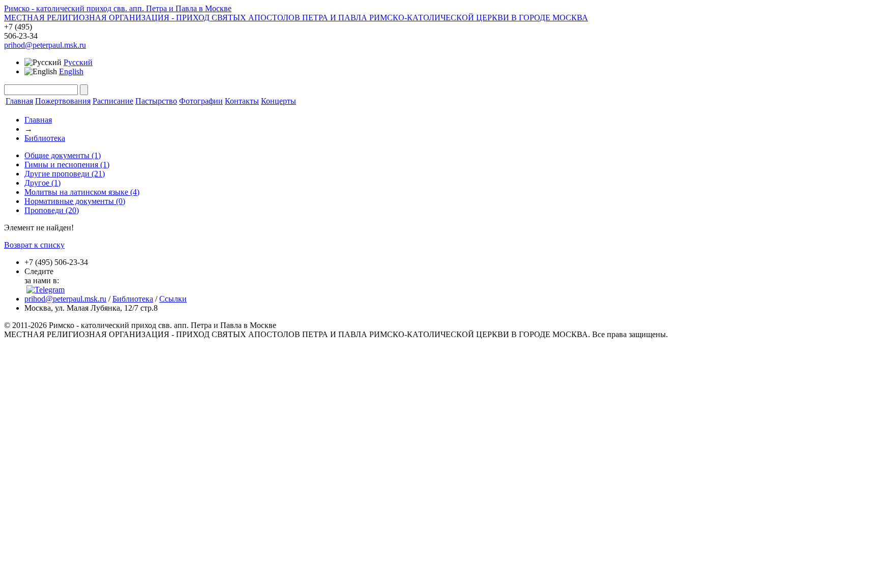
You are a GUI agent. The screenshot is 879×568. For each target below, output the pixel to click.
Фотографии (201, 101)
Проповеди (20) (51, 210)
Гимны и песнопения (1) (66, 164)
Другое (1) (42, 182)
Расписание (113, 101)
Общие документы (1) (62, 155)
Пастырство (156, 101)
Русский (78, 62)
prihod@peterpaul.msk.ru (45, 45)
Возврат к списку (34, 245)
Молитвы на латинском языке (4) (81, 192)
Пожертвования (63, 101)
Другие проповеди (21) (64, 173)
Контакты (242, 101)
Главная (19, 101)
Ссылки (173, 298)
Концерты (278, 101)
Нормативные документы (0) (74, 201)
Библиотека (44, 138)
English (71, 71)
